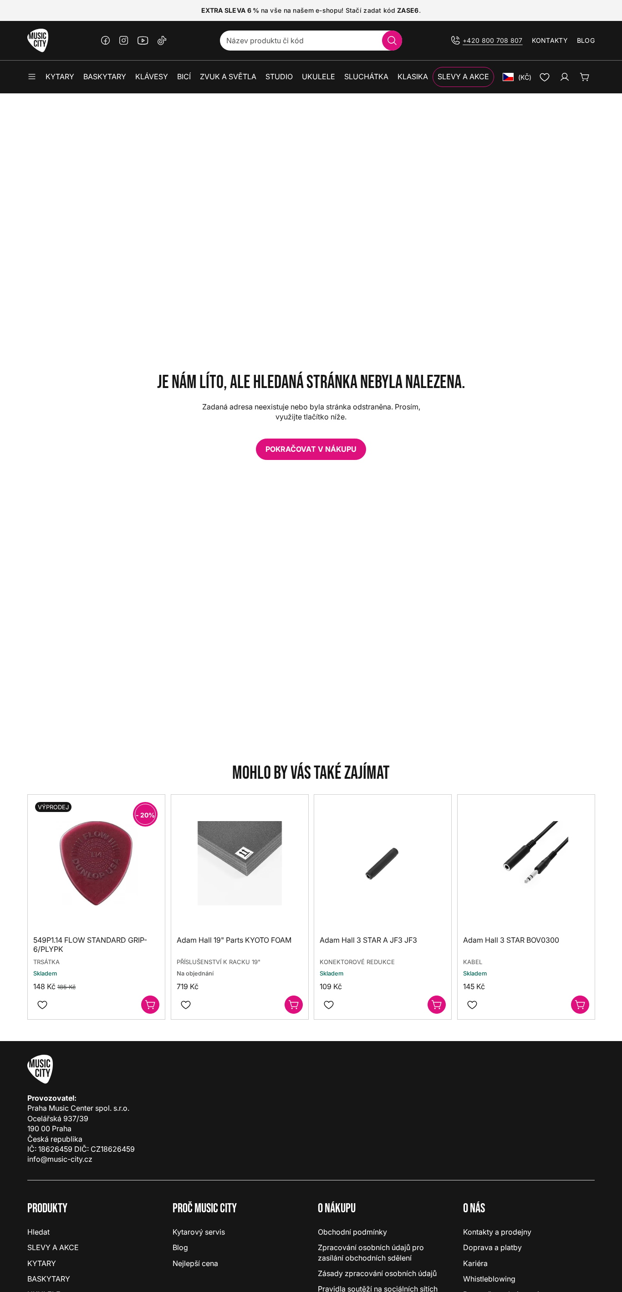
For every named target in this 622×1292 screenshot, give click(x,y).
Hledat (38, 1231)
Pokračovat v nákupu (311, 449)
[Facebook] (105, 40)
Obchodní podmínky (352, 1231)
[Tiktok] (162, 40)
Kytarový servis (199, 1231)
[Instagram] (123, 40)
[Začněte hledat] (392, 41)
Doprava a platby (492, 1247)
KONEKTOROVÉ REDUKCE (357, 961)
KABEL (472, 961)
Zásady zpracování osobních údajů (377, 1273)
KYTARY (41, 1263)
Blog (586, 40)
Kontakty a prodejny (497, 1231)
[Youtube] (143, 40)
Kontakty (550, 40)
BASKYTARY (48, 1278)
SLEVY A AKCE (53, 1247)
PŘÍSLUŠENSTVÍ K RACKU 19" (218, 961)
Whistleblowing (489, 1278)
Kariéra (475, 1263)
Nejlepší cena (195, 1263)
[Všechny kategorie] (32, 77)
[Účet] (565, 77)
